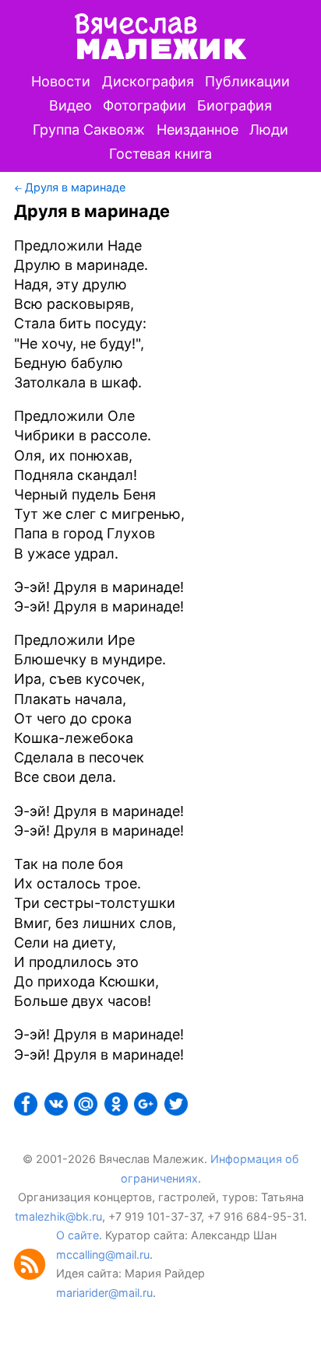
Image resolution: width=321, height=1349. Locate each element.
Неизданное (197, 129)
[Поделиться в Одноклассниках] (117, 1110)
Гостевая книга (160, 153)
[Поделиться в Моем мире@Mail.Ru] (87, 1110)
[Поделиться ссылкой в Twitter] (177, 1110)
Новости (60, 81)
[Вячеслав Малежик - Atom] (35, 1275)
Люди (268, 129)
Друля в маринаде (75, 187)
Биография (234, 105)
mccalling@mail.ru (103, 1254)
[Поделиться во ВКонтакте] (57, 1110)
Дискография (148, 81)
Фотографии (144, 105)
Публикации (247, 81)
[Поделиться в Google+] (147, 1110)
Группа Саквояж (89, 129)
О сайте (77, 1235)
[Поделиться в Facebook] (27, 1110)
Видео (70, 105)
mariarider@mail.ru (104, 1292)
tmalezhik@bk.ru (58, 1216)
